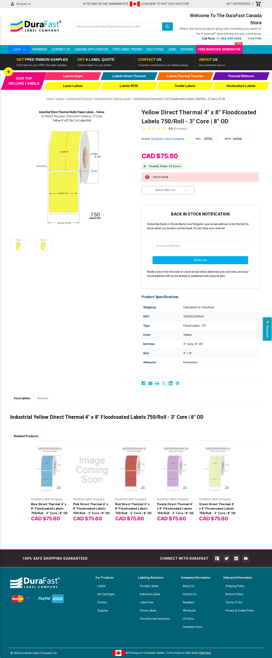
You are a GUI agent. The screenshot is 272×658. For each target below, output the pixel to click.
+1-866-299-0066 (228, 38)
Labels (101, 586)
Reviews (187, 49)
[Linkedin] (171, 383)
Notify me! (200, 260)
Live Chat (254, 38)
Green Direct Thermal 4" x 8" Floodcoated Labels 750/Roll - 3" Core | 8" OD (217, 508)
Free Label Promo (127, 49)
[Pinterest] (177, 383)
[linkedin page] (236, 558)
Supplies (102, 610)
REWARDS (39, 49)
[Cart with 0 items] (258, 3)
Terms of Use (233, 602)
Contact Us (61, 49)
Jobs (172, 49)
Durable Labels (149, 586)
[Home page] (36, 31)
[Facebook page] (217, 558)
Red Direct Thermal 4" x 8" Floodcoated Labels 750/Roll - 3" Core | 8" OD (133, 508)
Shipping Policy (234, 586)
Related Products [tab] (26, 436)
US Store (188, 618)
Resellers (188, 602)
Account (21, 3)
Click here (205, 652)
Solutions (155, 49)
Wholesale (189, 610)
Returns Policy (234, 594)
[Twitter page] (226, 558)
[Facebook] (144, 383)
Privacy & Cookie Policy (239, 610)
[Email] (150, 383)
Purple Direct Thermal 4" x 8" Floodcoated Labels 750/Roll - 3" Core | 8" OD (175, 508)
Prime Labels (148, 610)
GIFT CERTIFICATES (238, 3)
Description (22, 398)
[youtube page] (245, 558)
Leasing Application (91, 49)
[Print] (157, 383)
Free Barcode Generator (219, 49)
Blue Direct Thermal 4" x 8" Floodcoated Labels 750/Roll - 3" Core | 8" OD (49, 508)
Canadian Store (192, 626)
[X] (164, 383)
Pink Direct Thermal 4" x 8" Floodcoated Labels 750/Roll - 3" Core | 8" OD (91, 508)
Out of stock (50, 473)
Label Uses (147, 602)
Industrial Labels (150, 594)
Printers (102, 602)
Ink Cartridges (106, 594)
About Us (188, 586)
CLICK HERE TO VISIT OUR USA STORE (165, 3)
